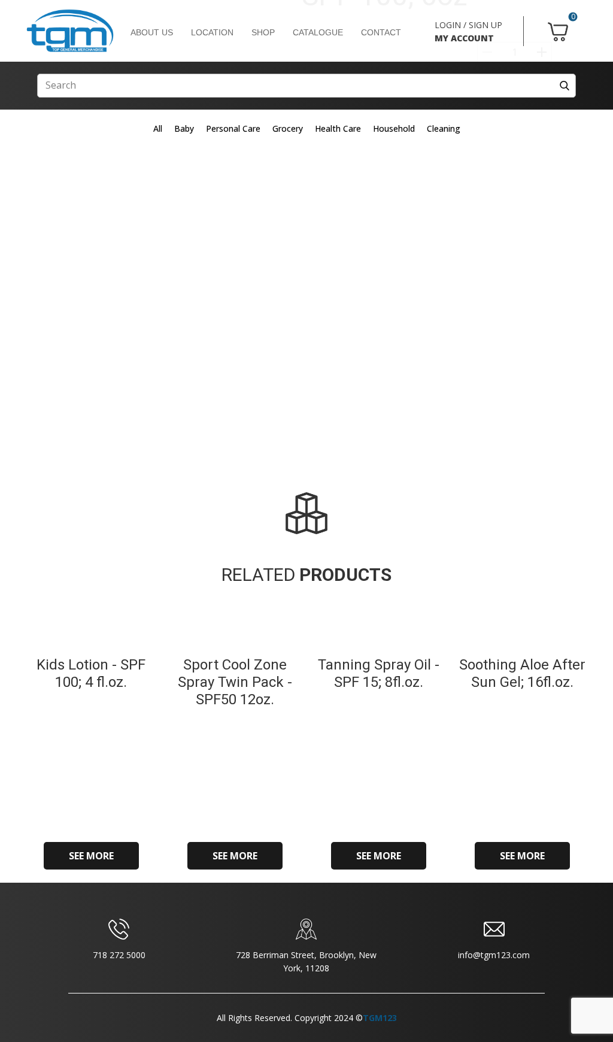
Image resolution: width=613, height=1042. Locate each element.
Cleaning (443, 128)
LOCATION (212, 32)
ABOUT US (152, 32)
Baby (184, 128)
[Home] (70, 31)
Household (394, 128)
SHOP (263, 32)
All (157, 128)
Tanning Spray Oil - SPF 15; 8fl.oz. (378, 673)
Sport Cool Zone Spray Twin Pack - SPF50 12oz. (235, 682)
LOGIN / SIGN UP (468, 25)
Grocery (287, 128)
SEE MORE (91, 855)
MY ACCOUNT (464, 38)
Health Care (338, 128)
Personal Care (233, 128)
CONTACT (381, 32)
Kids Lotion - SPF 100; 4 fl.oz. (91, 673)
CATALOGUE (318, 32)
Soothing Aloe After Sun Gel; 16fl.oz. (522, 673)
